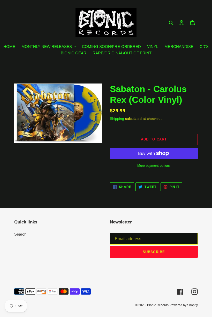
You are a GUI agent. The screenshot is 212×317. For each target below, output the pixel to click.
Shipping (117, 118)
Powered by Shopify (184, 305)
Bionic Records (158, 305)
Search (20, 234)
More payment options (154, 166)
